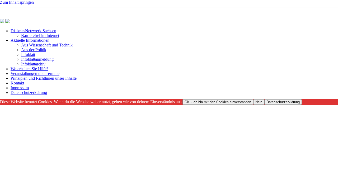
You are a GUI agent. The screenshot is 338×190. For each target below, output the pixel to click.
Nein (258, 102)
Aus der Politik (33, 50)
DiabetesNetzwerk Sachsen (33, 30)
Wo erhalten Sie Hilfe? (29, 68)
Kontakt (17, 83)
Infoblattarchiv (33, 64)
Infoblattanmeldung (37, 59)
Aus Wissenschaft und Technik (47, 45)
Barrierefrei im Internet (40, 35)
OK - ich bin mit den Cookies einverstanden (218, 102)
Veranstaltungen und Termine (35, 73)
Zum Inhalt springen (17, 2)
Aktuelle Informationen (30, 40)
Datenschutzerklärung (29, 92)
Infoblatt (28, 54)
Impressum (20, 88)
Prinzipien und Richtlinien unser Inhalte (44, 78)
